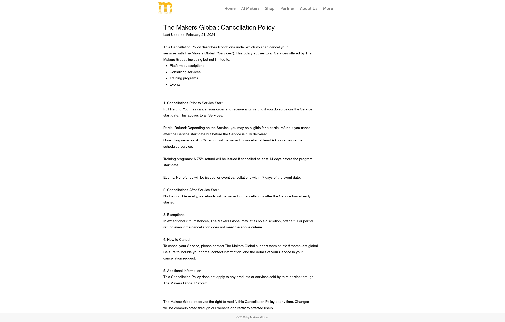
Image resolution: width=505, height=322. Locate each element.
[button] (287, 8)
